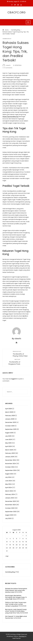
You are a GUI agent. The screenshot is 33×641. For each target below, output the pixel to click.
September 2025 (10, 429)
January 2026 (9, 419)
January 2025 (9, 457)
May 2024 (8, 484)
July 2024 (8, 477)
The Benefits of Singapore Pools (14, 362)
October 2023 (9, 508)
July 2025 (8, 436)
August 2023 (9, 515)
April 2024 (8, 487)
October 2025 (9, 426)
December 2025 (10, 422)
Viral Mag (22, 636)
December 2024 (10, 460)
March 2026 (9, 412)
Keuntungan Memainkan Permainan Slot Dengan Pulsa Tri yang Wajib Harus (16, 597)
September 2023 (10, 512)
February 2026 (10, 416)
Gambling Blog (7, 38)
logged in (14, 379)
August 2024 (9, 474)
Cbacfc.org (17, 12)
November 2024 (10, 464)
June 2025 (8, 439)
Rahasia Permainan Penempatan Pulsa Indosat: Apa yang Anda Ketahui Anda (16, 590)
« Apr (7, 556)
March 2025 (9, 450)
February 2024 (10, 494)
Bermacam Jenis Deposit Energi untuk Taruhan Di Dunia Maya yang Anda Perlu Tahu (15, 611)
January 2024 (9, 498)
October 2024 (10, 467)
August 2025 (9, 433)
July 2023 (8, 518)
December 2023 (10, 501)
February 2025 (10, 453)
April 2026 (8, 409)
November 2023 (10, 505)
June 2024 (8, 481)
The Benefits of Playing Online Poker (20, 354)
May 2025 (8, 443)
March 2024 (9, 491)
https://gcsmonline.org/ (11, 117)
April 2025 (8, 446)
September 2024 (10, 470)
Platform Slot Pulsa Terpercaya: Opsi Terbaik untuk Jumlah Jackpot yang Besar (15, 604)
